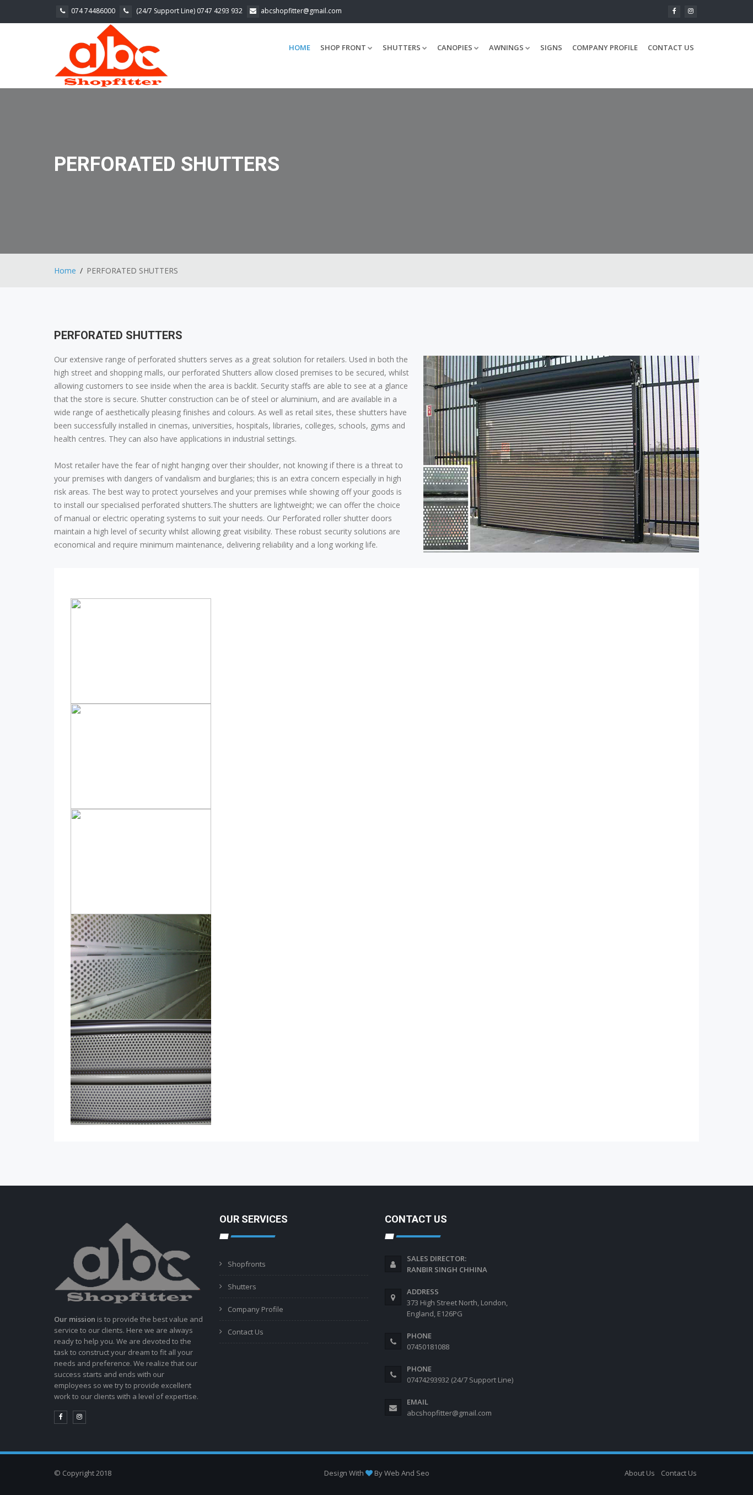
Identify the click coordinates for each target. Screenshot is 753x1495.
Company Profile (605, 47)
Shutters (242, 1287)
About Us (640, 1473)
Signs (551, 47)
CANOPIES (454, 47)
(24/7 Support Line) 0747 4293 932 (189, 10)
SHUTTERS (402, 47)
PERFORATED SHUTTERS (118, 335)
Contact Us (671, 47)
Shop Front (343, 47)
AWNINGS (506, 47)
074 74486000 (93, 10)
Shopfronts (247, 1264)
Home (299, 47)
